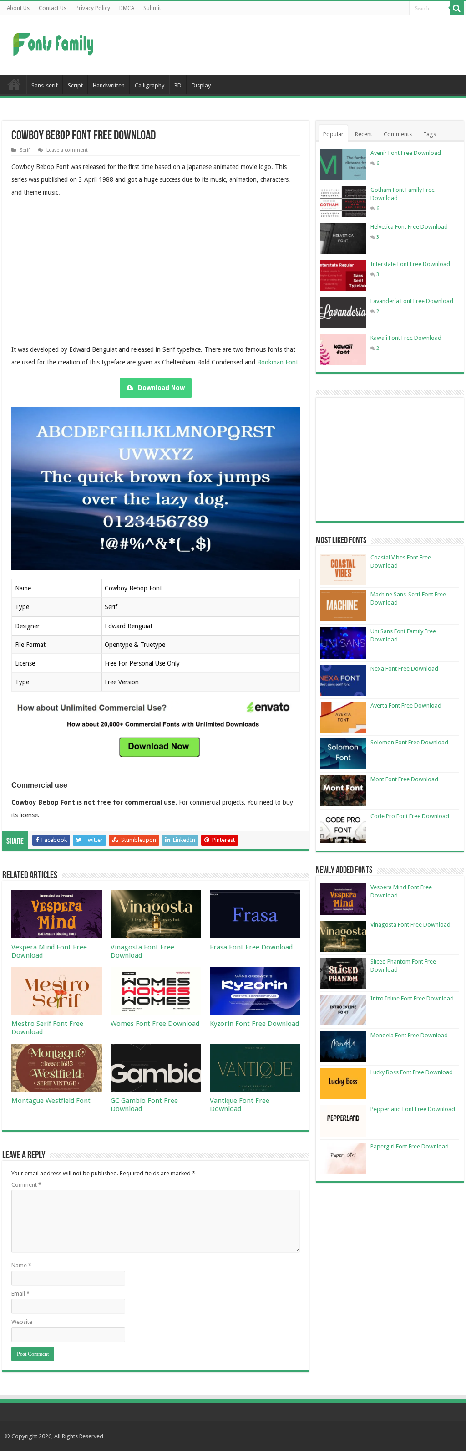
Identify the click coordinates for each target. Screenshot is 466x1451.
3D (178, 85)
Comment (26, 1184)
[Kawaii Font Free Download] (343, 349)
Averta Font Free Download (405, 705)
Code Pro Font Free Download (409, 816)
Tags (429, 134)
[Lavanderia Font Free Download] (343, 312)
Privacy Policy (93, 8)
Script (75, 85)
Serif (25, 150)
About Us (18, 8)
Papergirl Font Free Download (409, 1146)
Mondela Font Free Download (409, 1035)
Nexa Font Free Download (404, 668)
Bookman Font (277, 362)
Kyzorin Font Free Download (254, 1024)
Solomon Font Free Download (409, 742)
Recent (363, 134)
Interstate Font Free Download (410, 264)
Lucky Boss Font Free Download (411, 1072)
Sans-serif (44, 85)
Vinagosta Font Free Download (410, 924)
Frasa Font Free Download (251, 947)
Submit (152, 8)
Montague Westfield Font (51, 1101)
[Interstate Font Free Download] (343, 275)
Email (20, 1293)
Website (21, 1321)
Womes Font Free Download (155, 1024)
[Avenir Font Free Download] (343, 164)
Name (21, 1265)
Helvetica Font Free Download (409, 226)
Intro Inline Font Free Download (412, 998)
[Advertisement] (291, 45)
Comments (398, 134)
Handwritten (109, 85)
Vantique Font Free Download (239, 1105)
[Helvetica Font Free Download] (343, 238)
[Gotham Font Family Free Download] (343, 201)
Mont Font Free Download (404, 779)
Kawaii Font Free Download (405, 337)
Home (14, 84)
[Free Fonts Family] (54, 42)
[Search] (457, 8)
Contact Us (52, 8)
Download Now (161, 387)
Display (201, 85)
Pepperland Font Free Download (412, 1109)
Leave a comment (67, 150)
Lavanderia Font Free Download (411, 300)
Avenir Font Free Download (405, 152)
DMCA (126, 8)
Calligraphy (149, 85)
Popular (333, 134)
